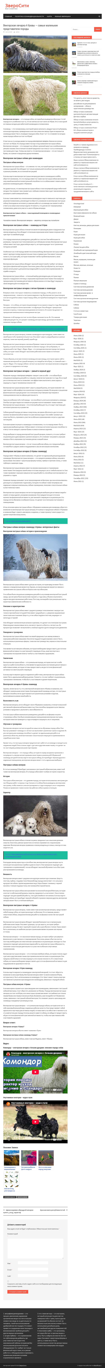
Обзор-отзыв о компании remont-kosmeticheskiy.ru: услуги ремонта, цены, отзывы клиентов (86, 122)
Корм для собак (79, 238)
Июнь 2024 (77, 385)
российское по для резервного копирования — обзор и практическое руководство (85, 106)
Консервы (77, 228)
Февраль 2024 (79, 397)
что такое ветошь (45, 1314)
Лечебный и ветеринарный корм (86, 250)
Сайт (9, 1276)
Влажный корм (79, 216)
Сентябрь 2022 (79, 450)
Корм (76, 232)
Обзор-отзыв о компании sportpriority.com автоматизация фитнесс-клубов (86, 114)
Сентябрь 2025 (79, 348)
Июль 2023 (77, 419)
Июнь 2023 (77, 422)
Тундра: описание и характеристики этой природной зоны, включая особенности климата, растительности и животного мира (88, 53)
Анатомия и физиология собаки (85, 213)
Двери (76, 219)
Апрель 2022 (78, 466)
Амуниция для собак (81, 210)
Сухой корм (78, 314)
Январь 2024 (78, 401)
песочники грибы (45, 1331)
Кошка (76, 244)
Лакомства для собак (81, 247)
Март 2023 (77, 432)
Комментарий (12, 1235)
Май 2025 (77, 360)
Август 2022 (78, 453)
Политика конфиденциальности (29, 16)
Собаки (76, 308)
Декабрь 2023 (79, 404)
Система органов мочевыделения (86, 298)
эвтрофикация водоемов (14, 1314)
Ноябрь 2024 (78, 370)
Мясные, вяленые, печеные (83, 265)
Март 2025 (77, 366)
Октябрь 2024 (78, 373)
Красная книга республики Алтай (52, 1210)
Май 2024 (77, 388)
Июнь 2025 (77, 357)
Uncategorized (22, 1197)
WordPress (97, 1365)
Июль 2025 (77, 354)
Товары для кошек (80, 317)
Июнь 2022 (77, 460)
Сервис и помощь (80, 284)
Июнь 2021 (77, 481)
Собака (76, 305)
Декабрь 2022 (79, 441)
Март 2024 (77, 394)
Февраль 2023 (79, 435)
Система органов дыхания (83, 290)
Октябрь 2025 (78, 345)
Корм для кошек (79, 235)
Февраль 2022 (79, 472)
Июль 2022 (77, 456)
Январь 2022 (78, 475)
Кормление (78, 241)
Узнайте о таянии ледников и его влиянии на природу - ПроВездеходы (86, 147)
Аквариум (77, 207)
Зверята (77, 222)
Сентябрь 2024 (79, 376)
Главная (8, 16)
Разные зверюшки (63, 16)
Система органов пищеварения (85, 302)
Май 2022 (77, 463)
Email (10, 1270)
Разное (76, 277)
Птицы (76, 274)
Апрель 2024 (78, 391)
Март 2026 (77, 339)
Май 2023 (77, 425)
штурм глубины (10, 1336)
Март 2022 (77, 469)
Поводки (77, 271)
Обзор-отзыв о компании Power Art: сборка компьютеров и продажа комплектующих (85, 130)
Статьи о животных (81, 311)
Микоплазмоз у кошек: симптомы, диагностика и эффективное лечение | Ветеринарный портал (87, 63)
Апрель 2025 (78, 363)
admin (17, 32)
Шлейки (76, 323)
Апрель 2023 (78, 429)
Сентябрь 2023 (79, 413)
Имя (9, 1263)
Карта (49, 16)
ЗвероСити (17, 5)
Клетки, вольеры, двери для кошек (86, 225)
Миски (76, 256)
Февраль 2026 (79, 342)
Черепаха (77, 320)
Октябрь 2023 (78, 410)
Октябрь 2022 (78, 447)
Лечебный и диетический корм (85, 253)
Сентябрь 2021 (79, 478)
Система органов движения (84, 287)
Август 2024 (78, 379)
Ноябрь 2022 (78, 444)
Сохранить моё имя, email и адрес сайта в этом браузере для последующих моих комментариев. (34, 1285)
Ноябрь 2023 (78, 407)
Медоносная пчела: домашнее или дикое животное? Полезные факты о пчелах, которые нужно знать (86, 154)
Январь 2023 (78, 438)
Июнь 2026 (77, 335)
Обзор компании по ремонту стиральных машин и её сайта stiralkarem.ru (86, 162)
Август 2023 (78, 416)
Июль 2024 (77, 382)
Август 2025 (78, 351)
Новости (77, 268)
